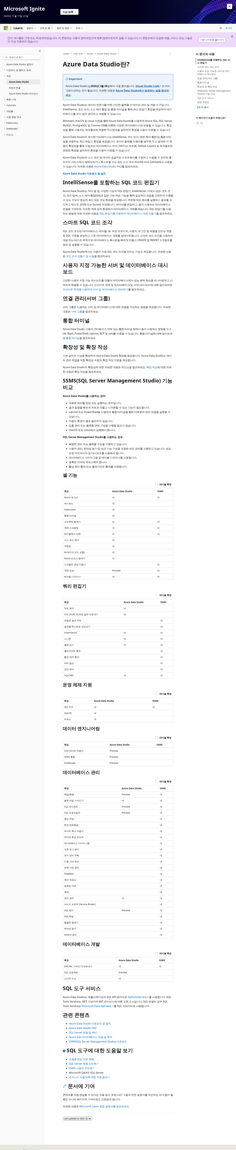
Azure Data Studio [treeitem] (19, 81)
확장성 (125, 367)
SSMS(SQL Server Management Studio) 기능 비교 (214, 92)
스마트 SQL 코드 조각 (208, 66)
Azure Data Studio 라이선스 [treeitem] (23, 93)
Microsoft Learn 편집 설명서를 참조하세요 (104, 1106)
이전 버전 (78, 53)
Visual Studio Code (147, 86)
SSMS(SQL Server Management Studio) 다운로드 (98, 1041)
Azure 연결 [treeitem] (14, 87)
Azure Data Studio (107, 53)
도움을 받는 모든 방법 (81, 1059)
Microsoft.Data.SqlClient (96, 1006)
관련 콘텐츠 (203, 102)
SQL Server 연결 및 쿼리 (83, 1032)
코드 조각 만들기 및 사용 (80, 256)
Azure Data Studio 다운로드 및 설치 (84, 173)
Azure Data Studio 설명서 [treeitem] (19, 64)
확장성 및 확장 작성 (207, 86)
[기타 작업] (170, 53)
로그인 (228, 27)
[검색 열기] (221, 28)
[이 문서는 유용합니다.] (198, 123)
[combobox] (22, 57)
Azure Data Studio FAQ (108, 166)
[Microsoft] (6, 28)
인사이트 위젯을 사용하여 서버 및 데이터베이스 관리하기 (95, 289)
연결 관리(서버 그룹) (207, 78)
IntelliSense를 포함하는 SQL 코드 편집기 (213, 61)
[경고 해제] (229, 6)
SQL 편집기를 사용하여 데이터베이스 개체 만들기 (127, 213)
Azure (90, 53)
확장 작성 (151, 367)
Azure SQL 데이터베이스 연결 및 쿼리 (90, 1037)
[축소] (40, 51)
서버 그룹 (76, 311)
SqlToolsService (137, 997)
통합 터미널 (72, 338)
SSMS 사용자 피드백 (80, 1068)
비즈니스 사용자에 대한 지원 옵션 (88, 1077)
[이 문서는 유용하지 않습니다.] (201, 123)
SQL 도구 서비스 (205, 98)
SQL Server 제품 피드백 (82, 1063)
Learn (66, 53)
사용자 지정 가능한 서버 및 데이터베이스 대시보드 (213, 72)
